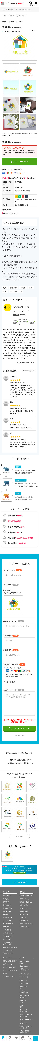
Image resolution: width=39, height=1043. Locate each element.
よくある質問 (7, 920)
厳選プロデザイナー (25, 899)
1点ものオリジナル (25, 908)
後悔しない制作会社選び (10, 961)
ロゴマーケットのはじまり (25, 962)
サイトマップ (23, 980)
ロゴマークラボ (7, 957)
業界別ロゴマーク (8, 923)
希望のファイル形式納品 (26, 923)
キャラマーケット (8, 950)
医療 (31, 287)
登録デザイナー (7, 917)
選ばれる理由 (7, 911)
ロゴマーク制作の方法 (9, 967)
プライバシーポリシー (26, 974)
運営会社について (25, 966)
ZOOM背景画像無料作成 (10, 947)
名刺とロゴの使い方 (23, 1001)
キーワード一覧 (24, 977)
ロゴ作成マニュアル (8, 933)
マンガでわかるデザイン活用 (7, 943)
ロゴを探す (10, 9)
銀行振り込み (10, 682)
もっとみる (19, 836)
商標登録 (5, 914)
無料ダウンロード (8, 936)
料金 (16, 1039)
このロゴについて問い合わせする (21, 753)
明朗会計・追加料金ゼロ (26, 902)
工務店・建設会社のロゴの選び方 (25, 1031)
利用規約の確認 (19, 735)
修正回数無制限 (24, 911)
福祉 (4, 287)
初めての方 (10, 1040)
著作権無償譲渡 (7, 908)
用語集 (5, 973)
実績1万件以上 (24, 920)
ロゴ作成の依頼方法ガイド (24, 992)
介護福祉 (13, 287)
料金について (7, 905)
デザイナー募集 (24, 983)
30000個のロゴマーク (26, 896)
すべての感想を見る (29, 371)
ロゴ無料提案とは (23, 987)
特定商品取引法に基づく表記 (25, 970)
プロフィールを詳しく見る (25, 362)
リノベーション (16, 291)
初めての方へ (7, 896)
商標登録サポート (25, 927)
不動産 (22, 287)
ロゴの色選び (7, 939)
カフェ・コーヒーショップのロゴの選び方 (26, 1021)
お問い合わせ (7, 927)
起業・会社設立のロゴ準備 (25, 996)
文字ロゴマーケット (8, 953)
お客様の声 (23, 1039)
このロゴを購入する (21, 161)
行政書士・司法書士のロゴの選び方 (26, 1027)
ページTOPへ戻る (20, 882)
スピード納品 (23, 917)
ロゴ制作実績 (7, 930)
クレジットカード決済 (13, 668)
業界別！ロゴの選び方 (9, 976)
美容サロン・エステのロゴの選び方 (26, 1015)
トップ (3, 9)
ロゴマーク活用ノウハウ (10, 970)
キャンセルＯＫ (24, 914)
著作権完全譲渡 (24, 905)
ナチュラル (22, 16)
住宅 (4, 291)
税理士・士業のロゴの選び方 (24, 1011)
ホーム (3, 1040)
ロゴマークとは (7, 964)
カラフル (6, 16)
